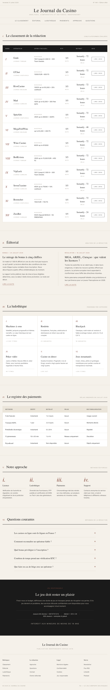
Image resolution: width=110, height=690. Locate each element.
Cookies (59, 672)
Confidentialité (61, 668)
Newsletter (87, 664)
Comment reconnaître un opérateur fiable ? (33, 541)
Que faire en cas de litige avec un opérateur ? (33, 566)
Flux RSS (87, 668)
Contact (32, 672)
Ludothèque (50, 21)
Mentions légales (62, 664)
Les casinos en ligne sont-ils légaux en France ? (35, 533)
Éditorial (36, 21)
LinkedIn (86, 672)
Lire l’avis (98, 59)
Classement (6, 664)
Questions (90, 21)
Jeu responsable (62, 676)
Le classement (22, 21)
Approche (77, 21)
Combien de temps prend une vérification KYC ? (35, 558)
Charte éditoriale (35, 676)
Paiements (64, 21)
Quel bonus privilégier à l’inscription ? (31, 549)
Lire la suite (8, 284)
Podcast (86, 676)
